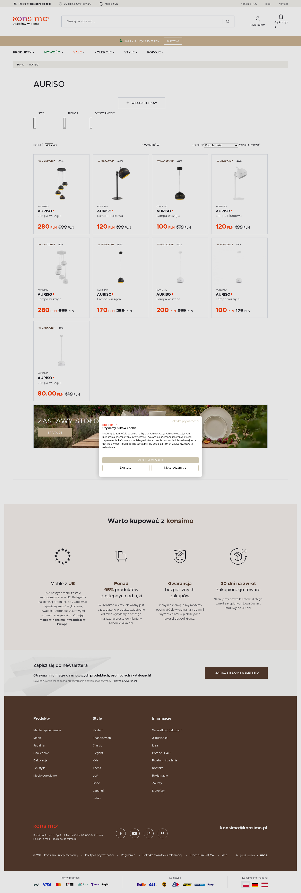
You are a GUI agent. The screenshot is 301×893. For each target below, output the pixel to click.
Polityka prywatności (185, 421)
